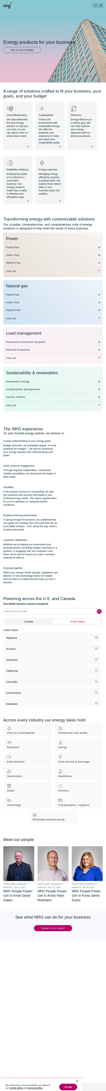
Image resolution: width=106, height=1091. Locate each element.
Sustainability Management (23, 386)
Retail (10, 784)
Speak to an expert (53, 921)
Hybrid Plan (13, 259)
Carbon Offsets (15, 393)
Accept (68, 1087)
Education (13, 740)
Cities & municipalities (21, 726)
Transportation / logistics (74, 798)
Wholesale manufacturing (48, 812)
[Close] (77, 1081)
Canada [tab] (29, 615)
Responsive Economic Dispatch (25, 338)
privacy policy (35, 1088)
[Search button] (99, 605)
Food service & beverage (73, 755)
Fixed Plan (12, 244)
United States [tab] (77, 615)
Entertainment (16, 755)
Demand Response (17, 346)
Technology (14, 798)
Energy (62, 740)
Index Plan (12, 251)
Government (15, 769)
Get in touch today (22, 50)
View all (10, 267)
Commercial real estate (72, 726)
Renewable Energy (17, 378)
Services (63, 784)
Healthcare (65, 769)
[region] (41, 1084)
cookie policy (16, 1088)
